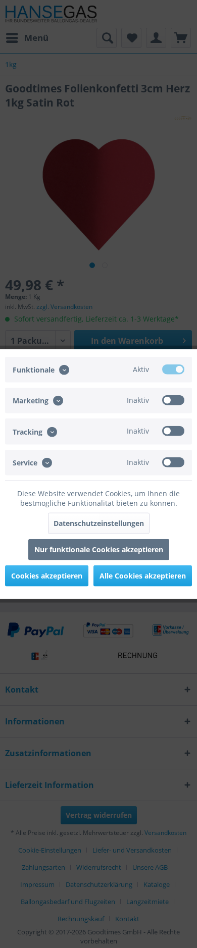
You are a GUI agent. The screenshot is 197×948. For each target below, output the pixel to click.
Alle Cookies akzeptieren (143, 575)
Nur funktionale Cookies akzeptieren (98, 549)
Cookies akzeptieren (46, 575)
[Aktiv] (173, 369)
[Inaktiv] (173, 400)
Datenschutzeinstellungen (99, 523)
